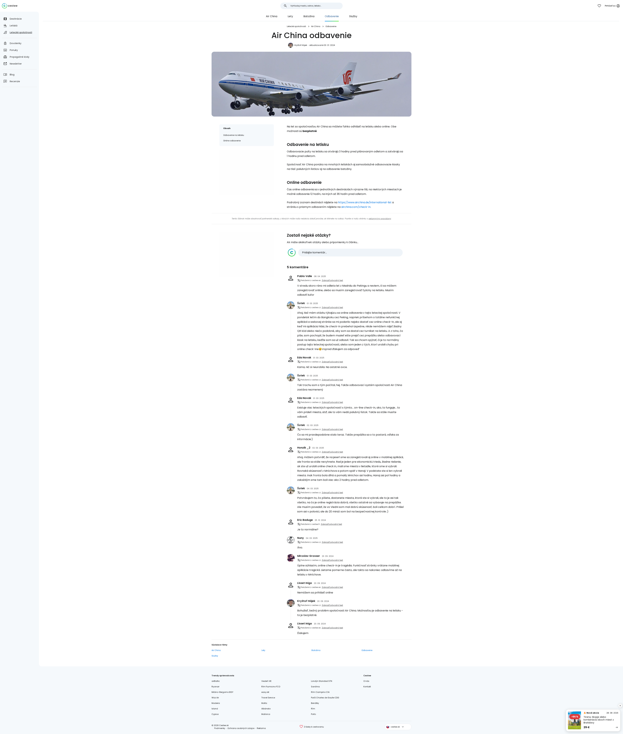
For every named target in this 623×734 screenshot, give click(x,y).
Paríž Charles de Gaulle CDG (325, 697)
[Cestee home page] (9, 5)
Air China (271, 16)
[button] (345, 253)
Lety (290, 16)
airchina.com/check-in (356, 207)
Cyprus (215, 714)
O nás (366, 681)
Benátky (315, 703)
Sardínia (315, 686)
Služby (353, 16)
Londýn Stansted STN (321, 681)
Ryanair (215, 686)
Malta (264, 703)
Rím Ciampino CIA (320, 692)
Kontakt (367, 686)
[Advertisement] (246, 172)
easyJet (265, 692)
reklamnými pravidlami (380, 218)
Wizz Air (215, 697)
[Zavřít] (620, 706)
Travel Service (268, 697)
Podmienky (219, 728)
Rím (313, 708)
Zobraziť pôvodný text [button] (332, 280)
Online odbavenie (232, 140)
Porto (313, 714)
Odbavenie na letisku (233, 135)
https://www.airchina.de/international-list (364, 202)
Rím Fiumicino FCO (270, 686)
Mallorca (265, 714)
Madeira (216, 703)
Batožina (308, 16)
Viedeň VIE (266, 681)
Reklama (261, 728)
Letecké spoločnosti (296, 26)
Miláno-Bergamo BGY (222, 692)
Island (215, 708)
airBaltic (216, 681)
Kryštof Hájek (300, 45)
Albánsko (266, 708)
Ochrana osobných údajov (241, 728)
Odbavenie (332, 16)
